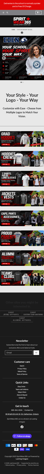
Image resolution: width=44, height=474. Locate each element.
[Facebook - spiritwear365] (22, 32)
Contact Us (28, 410)
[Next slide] (40, 58)
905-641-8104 (16, 410)
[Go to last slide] (4, 58)
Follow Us (22, 326)
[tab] (21, 82)
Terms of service (33, 465)
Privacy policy (21, 465)
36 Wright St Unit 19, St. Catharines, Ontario (22, 414)
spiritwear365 (14, 463)
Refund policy (10, 465)
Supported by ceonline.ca (29, 463)
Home (13, 29)
